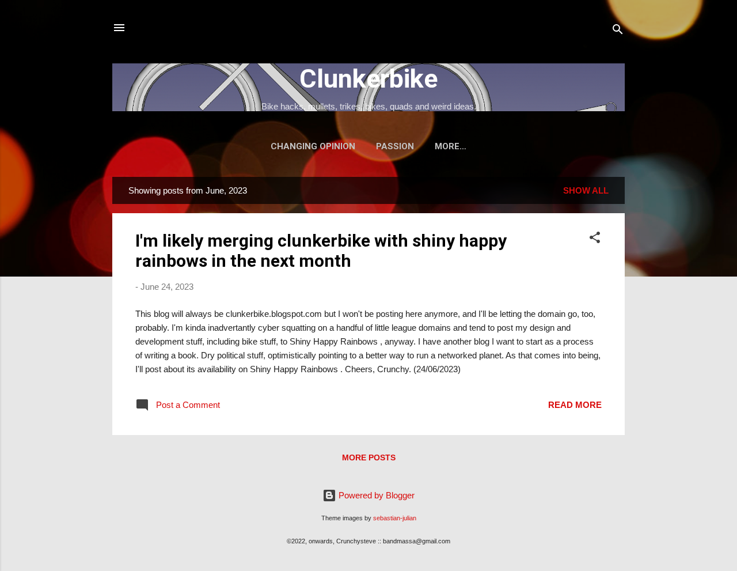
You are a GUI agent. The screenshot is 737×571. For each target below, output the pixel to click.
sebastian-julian (394, 518)
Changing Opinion (313, 146)
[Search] (618, 31)
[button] (595, 239)
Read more (575, 405)
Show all (586, 190)
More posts (369, 457)
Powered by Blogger (375, 495)
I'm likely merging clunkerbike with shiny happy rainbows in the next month (321, 250)
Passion (395, 146)
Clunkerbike (368, 78)
